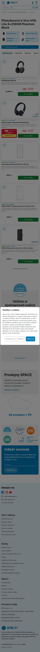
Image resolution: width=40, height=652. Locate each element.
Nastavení (21, 339)
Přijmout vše (30, 339)
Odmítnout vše (10, 339)
